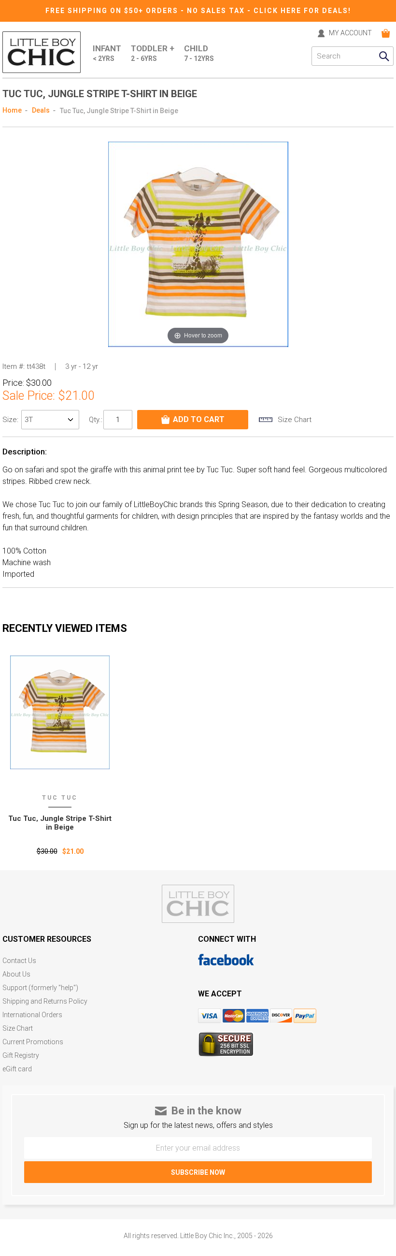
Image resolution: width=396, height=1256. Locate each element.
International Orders (32, 1015)
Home (12, 110)
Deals (41, 110)
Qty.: (95, 419)
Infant (107, 53)
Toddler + (152, 53)
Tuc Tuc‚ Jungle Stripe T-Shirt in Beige (60, 823)
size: (11, 419)
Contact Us (19, 961)
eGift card (17, 1069)
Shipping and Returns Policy (44, 1001)
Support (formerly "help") (40, 988)
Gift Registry (20, 1055)
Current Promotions (32, 1042)
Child (199, 53)
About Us (16, 974)
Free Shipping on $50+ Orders (113, 11)
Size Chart (17, 1028)
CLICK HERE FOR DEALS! (302, 11)
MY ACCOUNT (350, 33)
